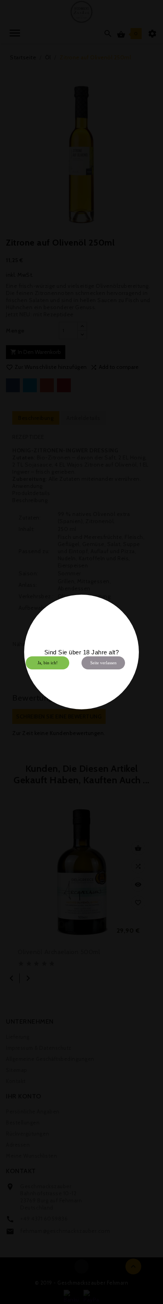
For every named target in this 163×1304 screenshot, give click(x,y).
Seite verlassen (103, 662)
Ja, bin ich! (48, 662)
